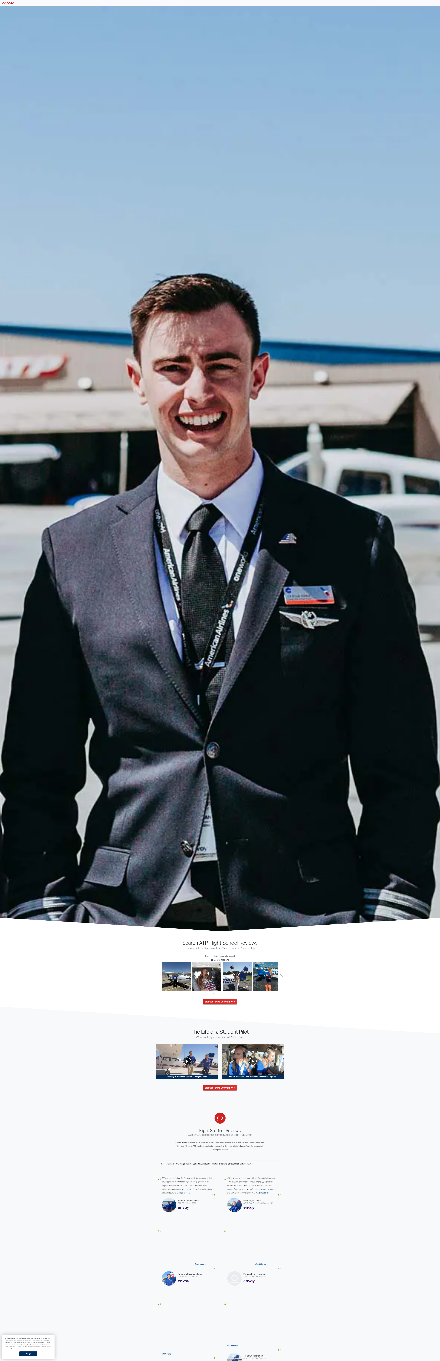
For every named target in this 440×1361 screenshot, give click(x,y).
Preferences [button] (14, 1348)
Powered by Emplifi (220, 993)
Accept (28, 1354)
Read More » (184, 1193)
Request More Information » (220, 1002)
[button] (436, 3)
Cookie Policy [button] (21, 1346)
